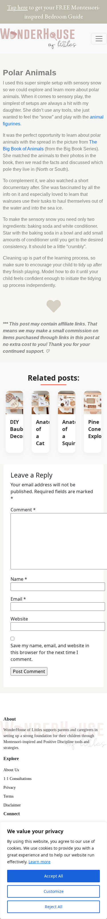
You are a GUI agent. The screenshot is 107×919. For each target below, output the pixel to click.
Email (18, 599)
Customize (54, 891)
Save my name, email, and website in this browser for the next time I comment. (50, 652)
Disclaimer (12, 805)
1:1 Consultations (17, 779)
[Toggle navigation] (99, 38)
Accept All (53, 876)
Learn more (40, 861)
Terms (8, 796)
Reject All (53, 906)
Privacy (9, 787)
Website (19, 619)
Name (19, 579)
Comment (23, 510)
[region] (53, 870)
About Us (11, 770)
